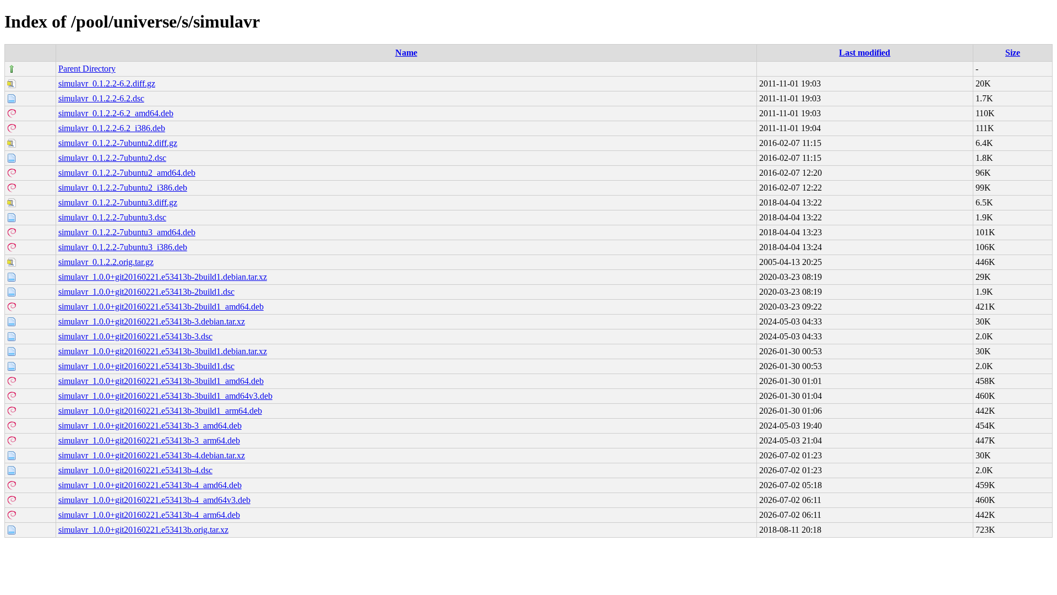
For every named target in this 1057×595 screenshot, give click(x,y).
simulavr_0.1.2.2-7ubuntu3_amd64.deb (126, 232)
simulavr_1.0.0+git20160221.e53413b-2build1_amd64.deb (161, 306)
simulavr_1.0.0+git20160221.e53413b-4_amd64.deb (150, 485)
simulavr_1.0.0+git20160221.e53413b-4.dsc (135, 470)
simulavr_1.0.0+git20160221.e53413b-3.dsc (135, 336)
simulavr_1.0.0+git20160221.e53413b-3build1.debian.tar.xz (162, 351)
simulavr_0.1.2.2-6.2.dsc (101, 98)
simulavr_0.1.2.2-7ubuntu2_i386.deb (122, 187)
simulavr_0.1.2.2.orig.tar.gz (106, 262)
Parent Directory (87, 68)
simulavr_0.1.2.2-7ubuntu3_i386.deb (122, 247)
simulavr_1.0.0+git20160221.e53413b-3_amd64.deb (150, 425)
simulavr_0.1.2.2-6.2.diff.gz (106, 83)
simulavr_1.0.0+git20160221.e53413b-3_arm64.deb (149, 440)
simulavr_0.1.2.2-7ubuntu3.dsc (112, 217)
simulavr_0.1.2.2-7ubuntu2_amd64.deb (126, 172)
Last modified (864, 52)
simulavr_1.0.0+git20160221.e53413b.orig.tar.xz (143, 529)
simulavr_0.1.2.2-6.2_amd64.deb (115, 113)
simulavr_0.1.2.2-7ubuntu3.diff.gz (117, 202)
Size (1012, 52)
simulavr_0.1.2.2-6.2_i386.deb (111, 128)
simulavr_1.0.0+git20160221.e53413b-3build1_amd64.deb (161, 381)
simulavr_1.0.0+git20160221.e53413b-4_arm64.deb (149, 515)
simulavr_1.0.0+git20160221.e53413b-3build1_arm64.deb (160, 410)
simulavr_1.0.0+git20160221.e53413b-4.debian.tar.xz (151, 455)
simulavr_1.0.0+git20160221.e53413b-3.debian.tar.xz (151, 321)
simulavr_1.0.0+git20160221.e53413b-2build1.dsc (146, 291)
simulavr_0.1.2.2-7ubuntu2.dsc (112, 158)
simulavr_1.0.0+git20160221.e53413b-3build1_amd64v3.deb (165, 396)
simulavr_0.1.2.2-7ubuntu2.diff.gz (117, 143)
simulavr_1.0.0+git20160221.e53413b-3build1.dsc (146, 366)
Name (406, 52)
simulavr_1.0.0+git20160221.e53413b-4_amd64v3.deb (154, 500)
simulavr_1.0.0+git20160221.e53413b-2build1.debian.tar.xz (162, 277)
